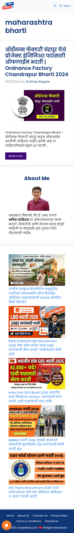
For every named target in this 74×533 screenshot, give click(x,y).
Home (10, 515)
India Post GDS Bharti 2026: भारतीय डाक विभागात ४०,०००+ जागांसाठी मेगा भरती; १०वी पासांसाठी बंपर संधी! (35, 397)
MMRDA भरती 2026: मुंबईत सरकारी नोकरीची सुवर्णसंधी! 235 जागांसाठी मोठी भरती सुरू (36, 444)
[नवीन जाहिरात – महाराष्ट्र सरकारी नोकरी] (8, 6)
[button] (55, 6)
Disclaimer (51, 521)
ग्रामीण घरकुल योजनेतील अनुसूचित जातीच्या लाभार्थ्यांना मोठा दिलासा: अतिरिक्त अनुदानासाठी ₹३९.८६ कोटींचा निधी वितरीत (35, 295)
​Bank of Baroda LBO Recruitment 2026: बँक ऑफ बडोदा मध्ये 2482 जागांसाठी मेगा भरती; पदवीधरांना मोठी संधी (35, 347)
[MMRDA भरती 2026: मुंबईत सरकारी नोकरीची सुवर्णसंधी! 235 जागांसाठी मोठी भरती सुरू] (37, 421)
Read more (16, 156)
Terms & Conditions (29, 521)
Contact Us (40, 515)
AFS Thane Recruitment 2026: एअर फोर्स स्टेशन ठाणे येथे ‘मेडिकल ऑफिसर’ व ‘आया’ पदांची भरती (35, 492)
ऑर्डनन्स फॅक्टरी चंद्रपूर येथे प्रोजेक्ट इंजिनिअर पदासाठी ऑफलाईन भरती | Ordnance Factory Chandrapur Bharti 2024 (36, 62)
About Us (23, 515)
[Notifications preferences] (6, 525)
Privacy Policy (59, 515)
